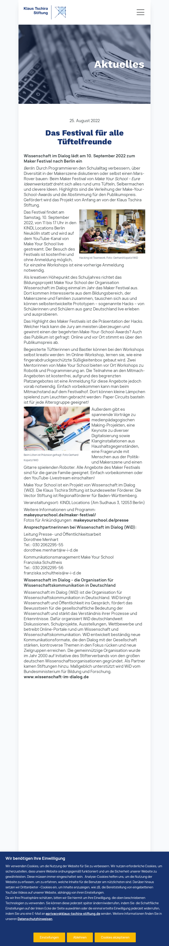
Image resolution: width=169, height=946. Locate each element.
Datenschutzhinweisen (35, 919)
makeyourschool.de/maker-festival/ (60, 515)
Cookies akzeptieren (115, 937)
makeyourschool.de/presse (101, 520)
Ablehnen (79, 937)
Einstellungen (49, 937)
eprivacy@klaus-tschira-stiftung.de (73, 913)
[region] (84, 899)
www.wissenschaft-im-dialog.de (56, 677)
